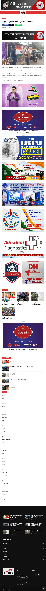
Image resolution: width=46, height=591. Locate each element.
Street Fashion (4, 465)
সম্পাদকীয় (3, 492)
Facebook (6, 24)
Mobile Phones (5, 443)
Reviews (3, 459)
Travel (3, 473)
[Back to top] (43, 581)
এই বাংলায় (7, 16)
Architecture (4, 415)
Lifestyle (3, 437)
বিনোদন (3, 487)
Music (3, 445)
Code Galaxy (8, 581)
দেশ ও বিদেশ (4, 399)
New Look (4, 448)
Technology (4, 470)
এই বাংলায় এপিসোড (5, 484)
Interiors (3, 434)
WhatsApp (19, 24)
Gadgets (3, 429)
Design (3, 421)
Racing (3, 454)
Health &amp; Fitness (6, 432)
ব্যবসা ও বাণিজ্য (4, 410)
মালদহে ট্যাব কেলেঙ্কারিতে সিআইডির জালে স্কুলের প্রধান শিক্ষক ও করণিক (20, 378)
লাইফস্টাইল (4, 489)
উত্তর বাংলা (4, 396)
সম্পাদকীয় (3, 388)
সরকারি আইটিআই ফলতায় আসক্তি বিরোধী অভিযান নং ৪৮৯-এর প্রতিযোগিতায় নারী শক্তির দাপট (24, 352)
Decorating (4, 418)
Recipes (3, 456)
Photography (4, 451)
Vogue (3, 481)
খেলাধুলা (3, 401)
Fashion (3, 423)
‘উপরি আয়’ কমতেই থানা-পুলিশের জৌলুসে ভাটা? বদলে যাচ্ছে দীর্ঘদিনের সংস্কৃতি (21, 359)
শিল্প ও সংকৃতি (4, 404)
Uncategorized (5, 476)
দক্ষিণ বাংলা (4, 393)
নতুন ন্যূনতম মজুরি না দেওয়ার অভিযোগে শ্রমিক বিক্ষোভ (17, 372)
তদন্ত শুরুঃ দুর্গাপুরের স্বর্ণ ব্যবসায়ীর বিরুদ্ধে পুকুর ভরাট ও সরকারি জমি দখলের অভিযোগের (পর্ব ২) (24, 365)
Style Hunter (4, 467)
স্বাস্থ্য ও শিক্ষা (4, 407)
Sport (3, 462)
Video (3, 478)
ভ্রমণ (3, 412)
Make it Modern (5, 440)
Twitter (11, 24)
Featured (3, 426)
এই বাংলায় (25, 581)
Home (3, 16)
